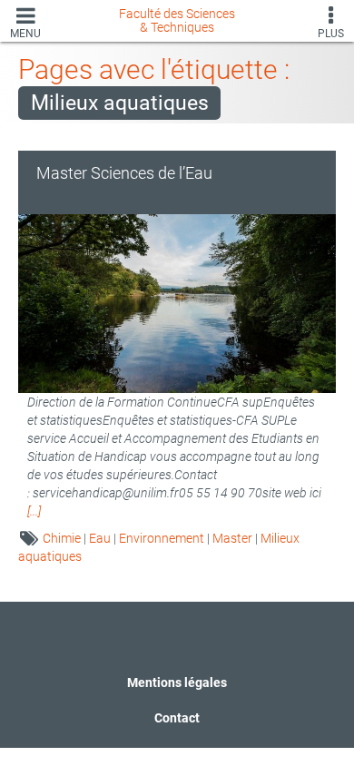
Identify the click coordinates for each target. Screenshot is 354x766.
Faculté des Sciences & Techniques (177, 20)
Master (232, 538)
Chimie (62, 538)
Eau (100, 538)
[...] (34, 511)
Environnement (161, 538)
